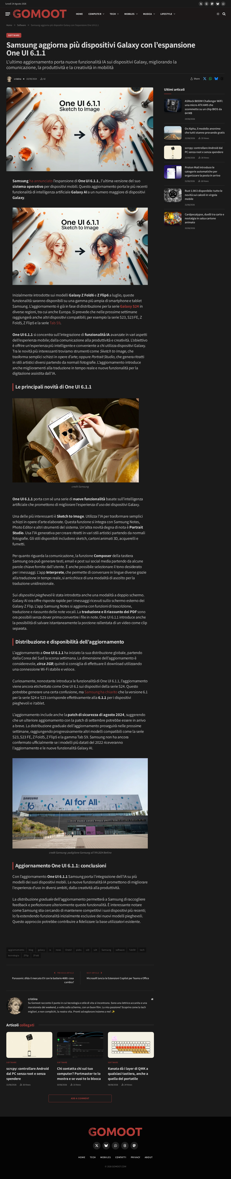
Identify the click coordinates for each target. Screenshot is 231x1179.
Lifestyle (166, 13)
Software (13, 35)
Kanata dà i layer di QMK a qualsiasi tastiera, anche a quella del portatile (128, 1073)
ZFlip (26, 955)
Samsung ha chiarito (100, 691)
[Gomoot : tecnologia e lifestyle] (40, 14)
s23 (87, 949)
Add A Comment (80, 1098)
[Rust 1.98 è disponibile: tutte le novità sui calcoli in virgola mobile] (173, 195)
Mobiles (129, 13)
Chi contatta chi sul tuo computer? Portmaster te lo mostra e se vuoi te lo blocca (79, 1073)
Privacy (135, 1157)
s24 (95, 949)
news (58, 949)
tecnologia (13, 955)
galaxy (41, 949)
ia (50, 949)
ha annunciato (41, 180)
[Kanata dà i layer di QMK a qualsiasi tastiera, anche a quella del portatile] (131, 1045)
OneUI (68, 949)
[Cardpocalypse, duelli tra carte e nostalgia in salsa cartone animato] (173, 218)
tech (142, 949)
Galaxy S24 (129, 306)
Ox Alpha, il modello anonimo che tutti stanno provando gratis (205, 130)
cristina (17, 78)
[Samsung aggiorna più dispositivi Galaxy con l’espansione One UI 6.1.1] (79, 170)
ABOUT (149, 1157)
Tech (113, 13)
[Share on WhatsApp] (210, 79)
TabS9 (132, 949)
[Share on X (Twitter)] (204, 79)
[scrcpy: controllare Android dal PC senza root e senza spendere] (29, 1045)
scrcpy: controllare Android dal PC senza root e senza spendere (27, 1073)
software (120, 949)
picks (78, 949)
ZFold (36, 955)
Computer (94, 13)
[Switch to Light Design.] (218, 13)
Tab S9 (55, 322)
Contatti (120, 1157)
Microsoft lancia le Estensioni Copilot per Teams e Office (118, 978)
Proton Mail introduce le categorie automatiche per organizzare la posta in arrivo (202, 171)
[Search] (224, 14)
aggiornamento (16, 949)
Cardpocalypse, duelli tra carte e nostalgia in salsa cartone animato (204, 218)
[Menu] (7, 14)
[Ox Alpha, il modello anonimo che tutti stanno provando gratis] (173, 133)
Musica (147, 13)
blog (31, 949)
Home (79, 13)
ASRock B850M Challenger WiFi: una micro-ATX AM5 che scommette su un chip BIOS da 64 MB (204, 107)
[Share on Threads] (222, 79)
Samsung (106, 949)
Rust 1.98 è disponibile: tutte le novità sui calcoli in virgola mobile (203, 195)
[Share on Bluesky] (216, 79)
